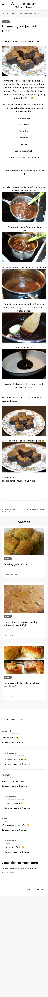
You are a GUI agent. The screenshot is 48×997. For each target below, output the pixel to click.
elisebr (5, 818)
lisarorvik (6, 731)
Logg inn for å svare (16, 743)
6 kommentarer (33, 41)
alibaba (7, 41)
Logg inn (41, 890)
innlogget (19, 868)
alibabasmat (11, 753)
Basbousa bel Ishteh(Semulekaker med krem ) (22, 684)
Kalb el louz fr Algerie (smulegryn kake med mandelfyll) (22, 623)
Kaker (5, 21)
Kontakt (30, 890)
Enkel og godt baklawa (16, 564)
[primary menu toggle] (3, 5)
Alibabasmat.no (24, 3)
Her (13, 477)
